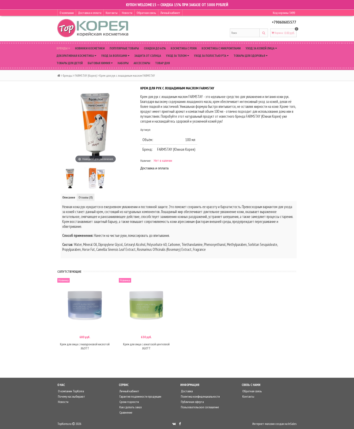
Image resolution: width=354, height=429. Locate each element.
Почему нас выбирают (71, 396)
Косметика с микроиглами (221, 48)
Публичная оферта (192, 402)
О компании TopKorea (70, 391)
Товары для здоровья (250, 56)
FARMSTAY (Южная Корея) (176, 149)
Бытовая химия (99, 63)
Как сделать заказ (130, 407)
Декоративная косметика (75, 56)
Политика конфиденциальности (200, 396)
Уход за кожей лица (260, 48)
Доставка (186, 391)
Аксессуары (142, 63)
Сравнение (125, 412)
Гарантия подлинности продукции (140, 396)
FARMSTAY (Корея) (86, 75)
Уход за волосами (114, 56)
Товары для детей (70, 63)
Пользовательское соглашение (199, 407)
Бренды (62, 48)
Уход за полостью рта (210, 56)
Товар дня (162, 63)
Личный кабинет (170, 13)
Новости (127, 13)
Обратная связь (146, 13)
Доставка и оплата (89, 13)
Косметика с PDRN (184, 48)
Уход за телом (176, 56)
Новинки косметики (90, 48)
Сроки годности (129, 402)
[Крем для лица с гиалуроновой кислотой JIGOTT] (84, 305)
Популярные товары (124, 48)
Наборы (123, 63)
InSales (292, 424)
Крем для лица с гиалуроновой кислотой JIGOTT (85, 346)
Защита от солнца (147, 56)
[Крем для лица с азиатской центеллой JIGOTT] (146, 305)
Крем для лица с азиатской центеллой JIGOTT (146, 346)
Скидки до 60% (155, 48)
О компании (67, 13)
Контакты (112, 13)
